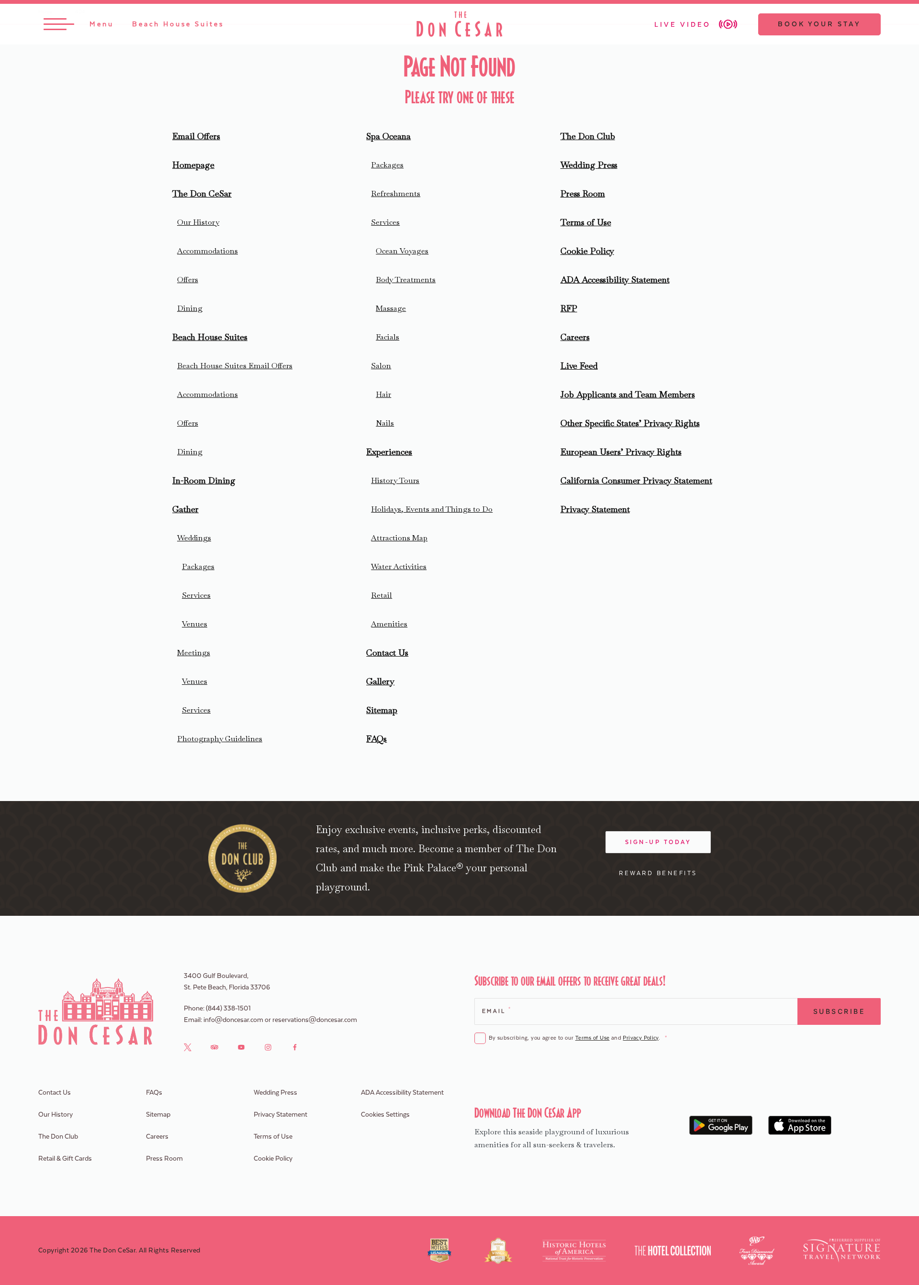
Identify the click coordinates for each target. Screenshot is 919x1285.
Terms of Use (585, 222)
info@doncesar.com (233, 1020)
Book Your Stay (819, 24)
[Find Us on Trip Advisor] (214, 1047)
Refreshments (395, 193)
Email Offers (196, 136)
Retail (381, 595)
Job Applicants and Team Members (627, 394)
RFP (568, 308)
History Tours (395, 480)
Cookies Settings (385, 1114)
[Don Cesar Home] (95, 1011)
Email (496, 1010)
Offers (187, 280)
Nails (385, 423)
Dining (189, 308)
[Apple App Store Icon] (800, 1125)
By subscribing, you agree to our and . (578, 1038)
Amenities (389, 624)
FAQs (376, 738)
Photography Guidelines (219, 739)
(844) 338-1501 (228, 1008)
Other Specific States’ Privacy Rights (630, 422)
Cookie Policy (587, 250)
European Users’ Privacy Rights (621, 451)
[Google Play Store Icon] (721, 1125)
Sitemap (381, 709)
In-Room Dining (203, 480)
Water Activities (398, 566)
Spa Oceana (388, 136)
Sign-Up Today (658, 842)
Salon (381, 366)
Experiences (389, 451)
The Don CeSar (202, 193)
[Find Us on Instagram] (268, 1047)
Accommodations (207, 251)
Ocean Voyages (402, 251)
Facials (387, 337)
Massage (391, 308)
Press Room (582, 193)
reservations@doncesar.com (314, 1020)
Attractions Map (399, 538)
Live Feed (579, 365)
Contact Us (387, 652)
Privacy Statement (595, 509)
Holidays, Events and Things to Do (432, 509)
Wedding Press (588, 164)
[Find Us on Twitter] (187, 1047)
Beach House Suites (209, 336)
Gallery (380, 681)
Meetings (193, 653)
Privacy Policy (640, 1038)
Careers (575, 336)
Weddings (194, 538)
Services (196, 595)
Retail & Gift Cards (65, 1158)
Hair (383, 394)
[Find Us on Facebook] (295, 1047)
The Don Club (587, 136)
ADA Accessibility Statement (615, 279)
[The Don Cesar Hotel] (459, 24)
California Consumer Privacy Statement (636, 480)
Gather (185, 509)
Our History (198, 222)
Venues (194, 624)
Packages (198, 566)
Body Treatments (406, 280)
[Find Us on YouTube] (241, 1047)
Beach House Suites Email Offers (234, 366)
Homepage (193, 164)
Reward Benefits (658, 873)
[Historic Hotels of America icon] (574, 1251)
